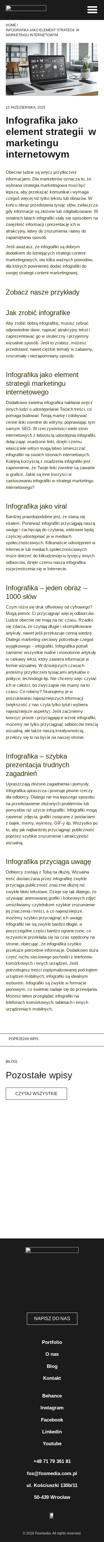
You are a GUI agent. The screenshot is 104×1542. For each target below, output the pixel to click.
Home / (12, 25)
